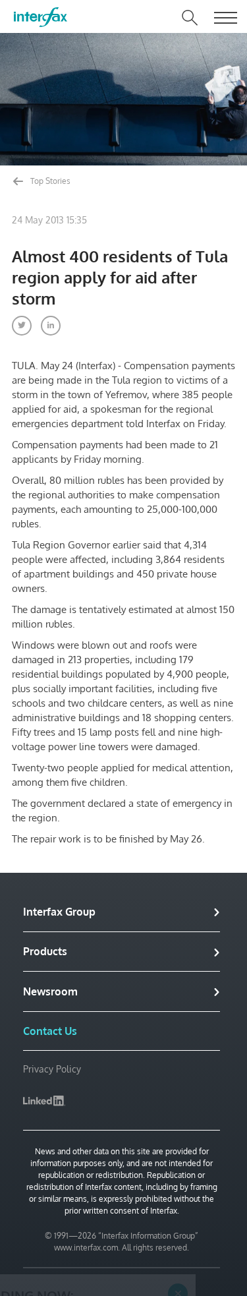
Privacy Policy (52, 1069)
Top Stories (49, 181)
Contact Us (50, 1031)
